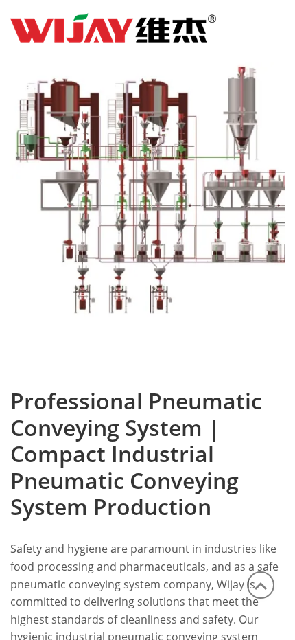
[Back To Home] (113, 26)
